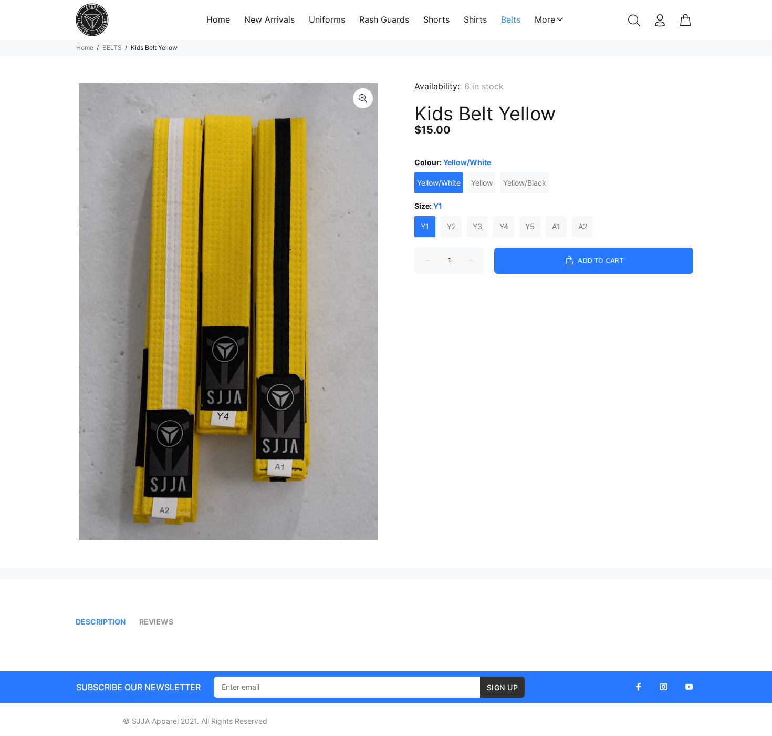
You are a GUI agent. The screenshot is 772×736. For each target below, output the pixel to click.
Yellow (482, 182)
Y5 (530, 226)
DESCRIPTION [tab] (101, 621)
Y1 (425, 226)
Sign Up (502, 687)
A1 (556, 226)
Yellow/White (439, 182)
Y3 (477, 226)
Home (84, 48)
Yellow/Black (524, 182)
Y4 (503, 226)
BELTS (112, 48)
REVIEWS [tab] (156, 621)
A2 (582, 226)
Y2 (451, 226)
